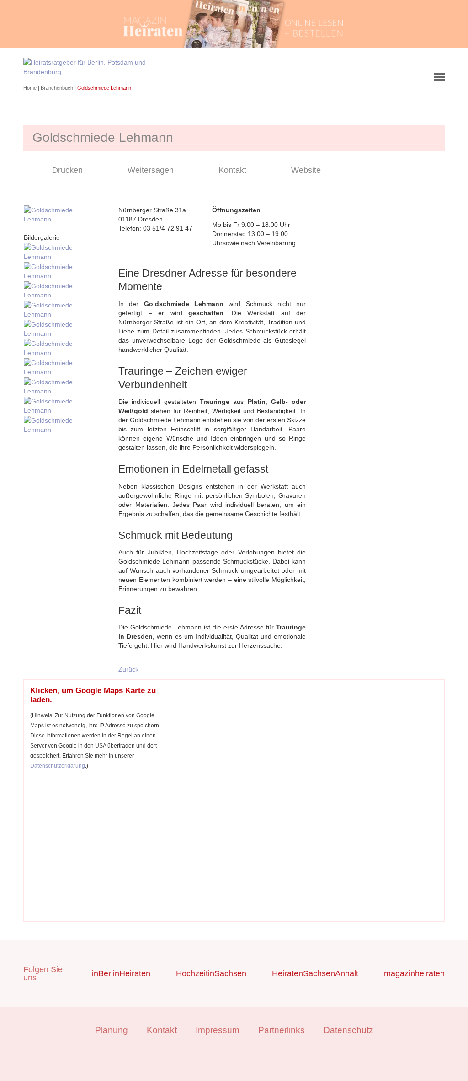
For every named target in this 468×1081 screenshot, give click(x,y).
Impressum (217, 1030)
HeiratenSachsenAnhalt (315, 973)
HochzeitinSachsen (211, 973)
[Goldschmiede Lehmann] (62, 219)
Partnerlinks (281, 1030)
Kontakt (232, 170)
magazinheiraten (414, 973)
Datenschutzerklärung (57, 766)
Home (30, 88)
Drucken (67, 170)
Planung (111, 1030)
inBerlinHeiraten (121, 973)
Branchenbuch (57, 88)
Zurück (128, 669)
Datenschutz (348, 1030)
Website (306, 170)
